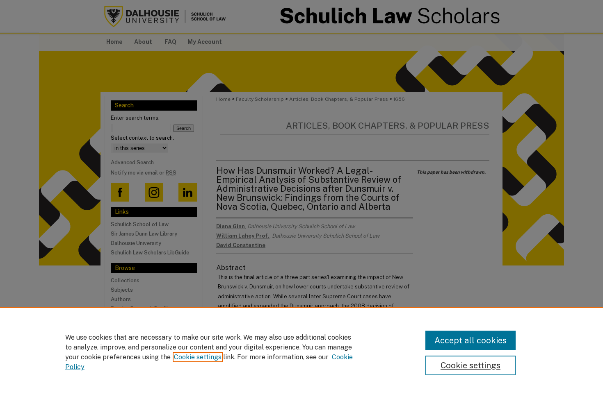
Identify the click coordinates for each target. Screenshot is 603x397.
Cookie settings (198, 357)
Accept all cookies (470, 340)
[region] (301, 352)
